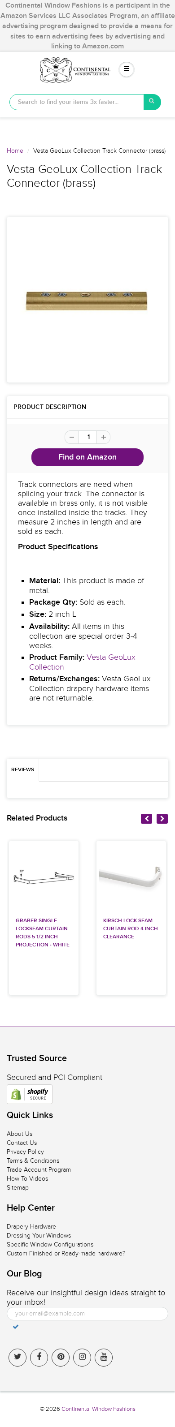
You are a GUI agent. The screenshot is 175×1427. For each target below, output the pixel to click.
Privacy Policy (25, 1152)
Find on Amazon (87, 457)
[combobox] (76, 102)
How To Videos (27, 1178)
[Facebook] (39, 1358)
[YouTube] (104, 1358)
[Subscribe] (16, 1326)
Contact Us (22, 1143)
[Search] (152, 102)
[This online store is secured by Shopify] (29, 1094)
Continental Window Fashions (98, 1409)
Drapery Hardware (31, 1226)
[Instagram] (82, 1358)
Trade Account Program (39, 1169)
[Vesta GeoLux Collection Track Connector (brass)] (87, 300)
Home (15, 151)
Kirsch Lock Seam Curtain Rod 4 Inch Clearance (130, 929)
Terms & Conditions (33, 1161)
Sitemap (18, 1187)
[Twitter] (17, 1358)
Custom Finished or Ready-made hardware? (66, 1253)
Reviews (22, 770)
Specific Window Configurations (50, 1244)
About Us (19, 1134)
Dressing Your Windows (39, 1235)
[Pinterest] (61, 1358)
